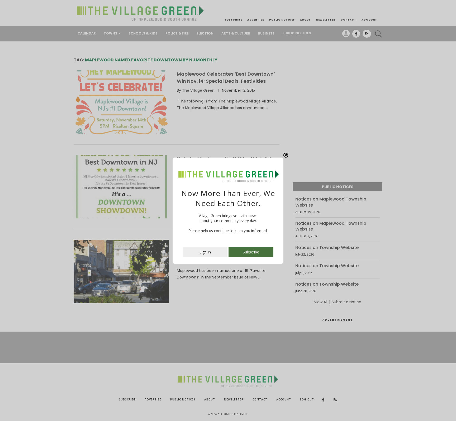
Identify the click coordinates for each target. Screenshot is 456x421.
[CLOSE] (285, 155)
